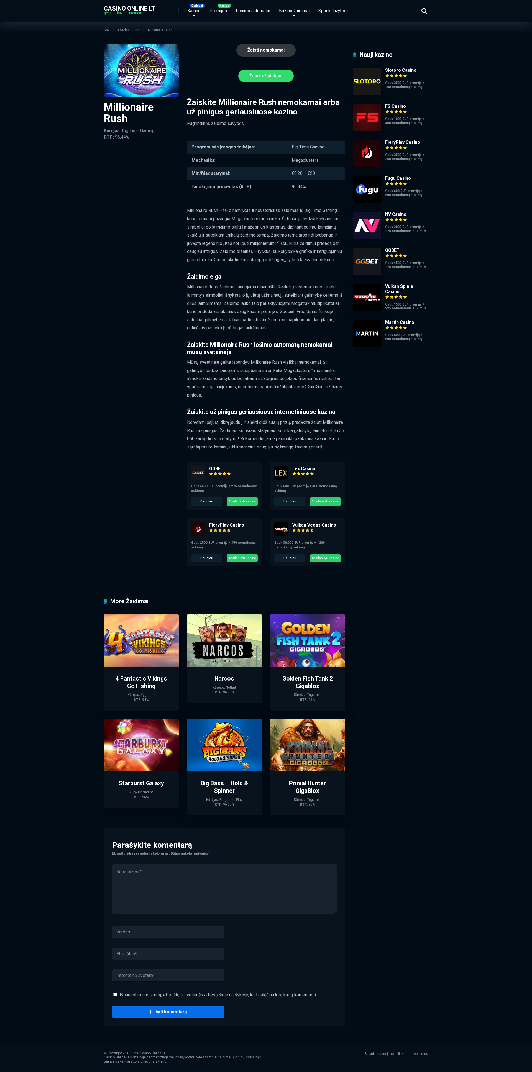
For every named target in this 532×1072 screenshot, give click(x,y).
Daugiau (206, 501)
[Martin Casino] (367, 345)
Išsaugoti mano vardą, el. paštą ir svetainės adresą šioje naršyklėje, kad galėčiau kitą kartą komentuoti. (218, 994)
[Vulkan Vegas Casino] (281, 534)
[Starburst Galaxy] (141, 770)
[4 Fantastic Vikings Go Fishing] (141, 665)
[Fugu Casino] (367, 201)
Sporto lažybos (333, 10)
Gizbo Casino (130, 30)
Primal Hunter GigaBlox (307, 787)
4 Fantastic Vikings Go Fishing (141, 682)
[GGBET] (198, 478)
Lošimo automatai (253, 10)
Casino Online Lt (129, 8)
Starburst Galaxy (141, 783)
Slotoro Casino (400, 70)
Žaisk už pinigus (266, 75)
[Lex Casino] (281, 478)
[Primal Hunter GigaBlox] (307, 770)
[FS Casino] (367, 129)
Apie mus (421, 1054)
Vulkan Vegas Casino (314, 525)
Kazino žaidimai (294, 10)
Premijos (218, 10)
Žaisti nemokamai (266, 50)
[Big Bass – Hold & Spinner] (224, 770)
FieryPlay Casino (226, 525)
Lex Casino (303, 468)
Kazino (194, 10)
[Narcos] (224, 665)
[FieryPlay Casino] (198, 534)
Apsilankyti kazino (242, 501)
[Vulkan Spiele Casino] (367, 309)
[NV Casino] (367, 237)
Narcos (224, 678)
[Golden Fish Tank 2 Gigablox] (307, 665)
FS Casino (395, 106)
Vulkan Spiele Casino (399, 289)
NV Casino (395, 214)
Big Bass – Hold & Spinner (224, 787)
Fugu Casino (398, 178)
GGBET (216, 468)
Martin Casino (399, 322)
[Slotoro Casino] (367, 93)
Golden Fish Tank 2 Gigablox (307, 682)
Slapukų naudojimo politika (385, 1054)
